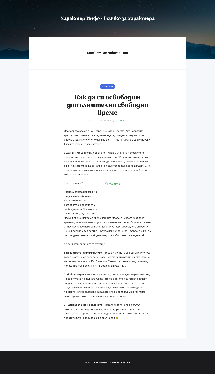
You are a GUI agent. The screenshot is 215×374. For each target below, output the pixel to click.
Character (120, 120)
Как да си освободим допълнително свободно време (107, 105)
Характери (107, 87)
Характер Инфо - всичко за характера (108, 18)
